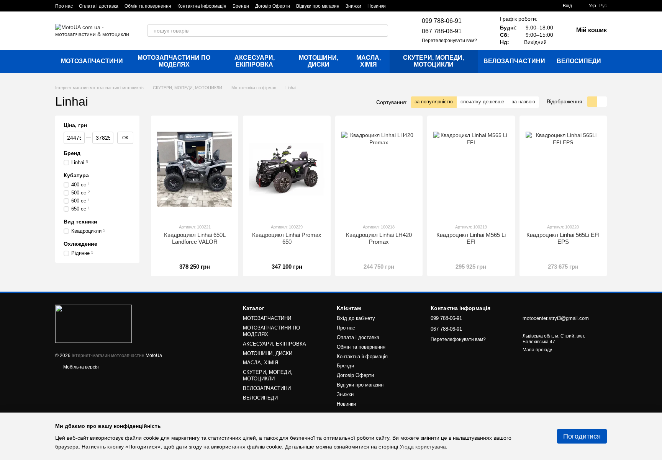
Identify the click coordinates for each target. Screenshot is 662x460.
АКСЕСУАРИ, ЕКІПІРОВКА (254, 61)
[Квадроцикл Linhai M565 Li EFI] (470, 169)
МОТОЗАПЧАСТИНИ (92, 61)
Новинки (376, 6)
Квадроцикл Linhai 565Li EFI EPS (563, 238)
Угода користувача (423, 447)
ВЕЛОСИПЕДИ (579, 61)
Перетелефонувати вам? (449, 40)
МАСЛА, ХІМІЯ (368, 61)
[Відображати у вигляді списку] (602, 101)
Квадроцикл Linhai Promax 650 (286, 238)
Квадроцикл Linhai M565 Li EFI (471, 238)
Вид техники (80, 222)
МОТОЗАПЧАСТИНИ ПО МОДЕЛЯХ (174, 61)
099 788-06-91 (442, 21)
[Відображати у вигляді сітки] (592, 101)
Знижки (353, 6)
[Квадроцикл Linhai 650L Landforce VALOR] (194, 169)
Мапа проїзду (537, 349)
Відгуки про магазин (317, 6)
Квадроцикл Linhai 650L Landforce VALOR (195, 238)
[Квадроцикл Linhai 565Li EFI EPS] (563, 169)
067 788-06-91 (442, 31)
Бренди (241, 6)
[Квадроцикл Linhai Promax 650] (286, 169)
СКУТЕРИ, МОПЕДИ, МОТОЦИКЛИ (433, 61)
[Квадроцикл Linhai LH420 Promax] (378, 169)
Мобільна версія (80, 367)
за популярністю (434, 101)
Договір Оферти (272, 6)
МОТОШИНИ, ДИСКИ (318, 61)
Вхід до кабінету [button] (356, 318)
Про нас (64, 6)
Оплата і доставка (98, 6)
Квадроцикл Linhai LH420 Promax (379, 238)
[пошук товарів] (382, 30)
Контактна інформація (201, 6)
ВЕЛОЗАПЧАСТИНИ (514, 61)
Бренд (72, 153)
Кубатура (76, 175)
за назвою (523, 101)
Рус (603, 5)
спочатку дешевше (482, 101)
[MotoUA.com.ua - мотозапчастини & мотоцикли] (93, 323)
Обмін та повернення (148, 6)
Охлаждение (80, 244)
